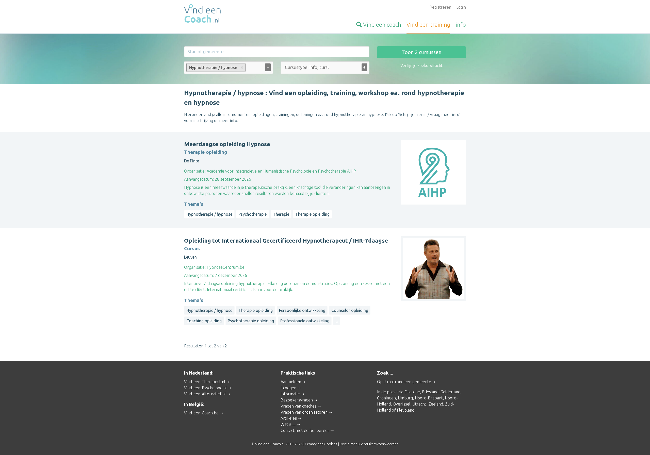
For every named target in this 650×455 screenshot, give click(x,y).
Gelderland (450, 392)
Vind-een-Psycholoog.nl (205, 387)
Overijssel (401, 404)
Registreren (440, 7)
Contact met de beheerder (305, 430)
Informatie (290, 394)
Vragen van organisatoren (304, 412)
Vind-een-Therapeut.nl (204, 381)
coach (382, 24)
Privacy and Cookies (321, 444)
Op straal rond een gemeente (404, 381)
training (428, 24)
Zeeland (435, 404)
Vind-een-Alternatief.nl (205, 394)
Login (461, 7)
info (461, 24)
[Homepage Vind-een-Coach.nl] (228, 14)
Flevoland (405, 410)
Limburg (405, 398)
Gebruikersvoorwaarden (379, 444)
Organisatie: (195, 171)
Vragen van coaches (298, 406)
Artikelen (289, 418)
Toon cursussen (421, 52)
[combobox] (228, 68)
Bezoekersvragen (297, 400)
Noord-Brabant (429, 398)
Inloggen (288, 387)
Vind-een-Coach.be (201, 413)
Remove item (242, 67)
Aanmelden (291, 381)
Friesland (430, 392)
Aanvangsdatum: (199, 179)
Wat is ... (288, 424)
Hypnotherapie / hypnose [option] (211, 67)
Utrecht (419, 404)
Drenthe (412, 392)
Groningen (386, 398)
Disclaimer (348, 444)
